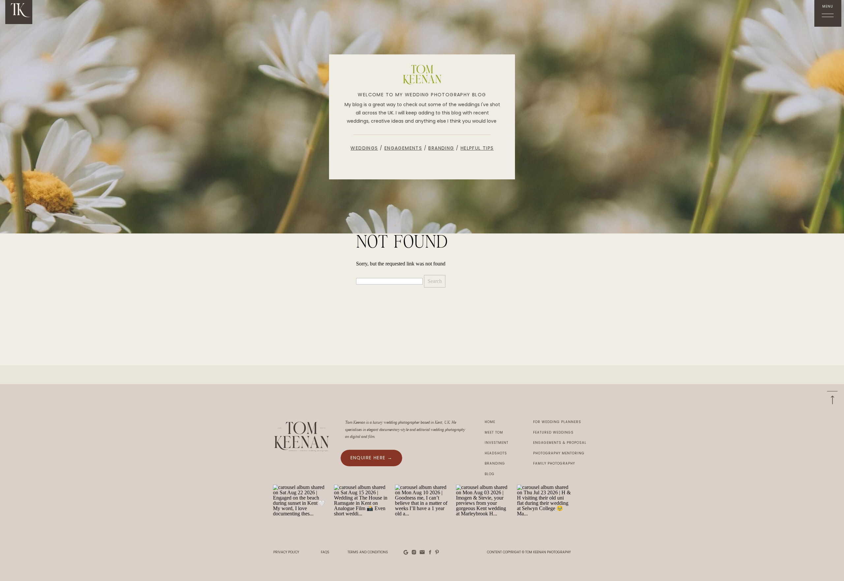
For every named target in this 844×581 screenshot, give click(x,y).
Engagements (403, 148)
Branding (441, 148)
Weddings (364, 148)
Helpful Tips (477, 148)
